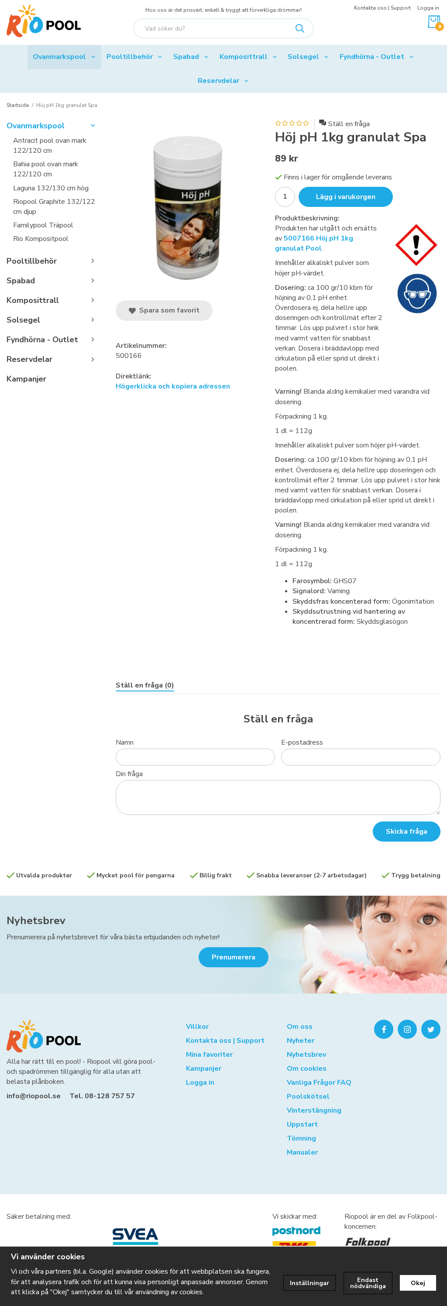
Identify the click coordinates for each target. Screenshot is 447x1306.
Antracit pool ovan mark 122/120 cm (49, 145)
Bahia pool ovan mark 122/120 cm (45, 169)
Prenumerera (233, 957)
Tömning (301, 1138)
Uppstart (302, 1124)
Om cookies (307, 1068)
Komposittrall (244, 57)
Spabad (186, 57)
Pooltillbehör (130, 57)
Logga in (428, 7)
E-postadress (302, 742)
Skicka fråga (406, 831)
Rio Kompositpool (41, 239)
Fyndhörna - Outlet (372, 57)
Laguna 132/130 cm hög (51, 188)
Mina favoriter (209, 1054)
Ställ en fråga (349, 124)
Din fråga (129, 774)
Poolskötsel (308, 1096)
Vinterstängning (314, 1110)
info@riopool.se (34, 1096)
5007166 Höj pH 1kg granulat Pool (314, 243)
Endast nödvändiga (368, 1282)
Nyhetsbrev (36, 921)
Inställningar (309, 1283)
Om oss (300, 1026)
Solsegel (303, 57)
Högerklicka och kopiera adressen (173, 386)
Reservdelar (218, 81)
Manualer (302, 1152)
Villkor (197, 1026)
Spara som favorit (167, 310)
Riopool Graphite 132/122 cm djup (54, 207)
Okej (418, 1283)
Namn (125, 742)
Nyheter (300, 1040)
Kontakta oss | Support (382, 7)
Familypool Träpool (43, 225)
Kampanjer (26, 379)
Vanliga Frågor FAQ (319, 1082)
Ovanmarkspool (59, 57)
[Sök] (300, 28)
